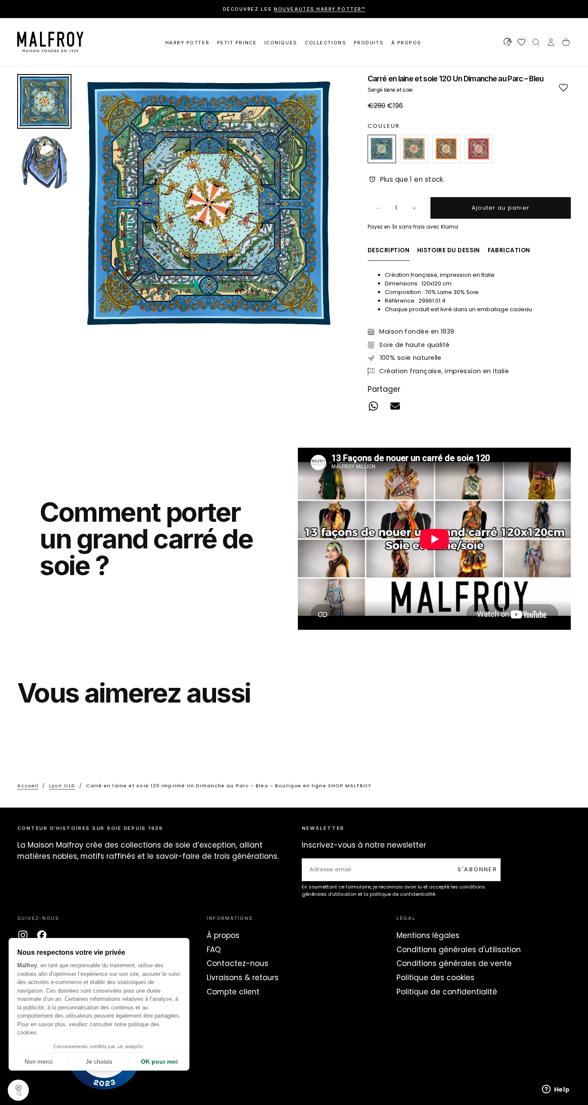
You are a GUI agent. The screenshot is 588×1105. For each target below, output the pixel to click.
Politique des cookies (435, 977)
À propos (223, 935)
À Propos (406, 43)
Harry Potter (187, 43)
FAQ (214, 949)
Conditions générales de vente (454, 963)
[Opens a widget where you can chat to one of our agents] (555, 1090)
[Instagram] (22, 935)
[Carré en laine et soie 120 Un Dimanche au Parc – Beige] (414, 149)
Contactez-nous (237, 963)
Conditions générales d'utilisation (458, 949)
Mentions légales (427, 935)
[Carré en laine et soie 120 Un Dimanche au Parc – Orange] (446, 149)
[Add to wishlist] (563, 87)
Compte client (233, 992)
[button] (507, 43)
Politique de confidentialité (446, 992)
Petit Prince (237, 43)
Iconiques (280, 43)
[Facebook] (41, 935)
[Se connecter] (551, 43)
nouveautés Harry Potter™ (319, 9)
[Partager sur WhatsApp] (373, 406)
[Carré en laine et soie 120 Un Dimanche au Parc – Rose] (478, 149)
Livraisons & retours (243, 977)
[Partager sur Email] (394, 406)
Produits (369, 43)
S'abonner (477, 869)
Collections (325, 43)
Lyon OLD (62, 785)
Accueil (28, 785)
